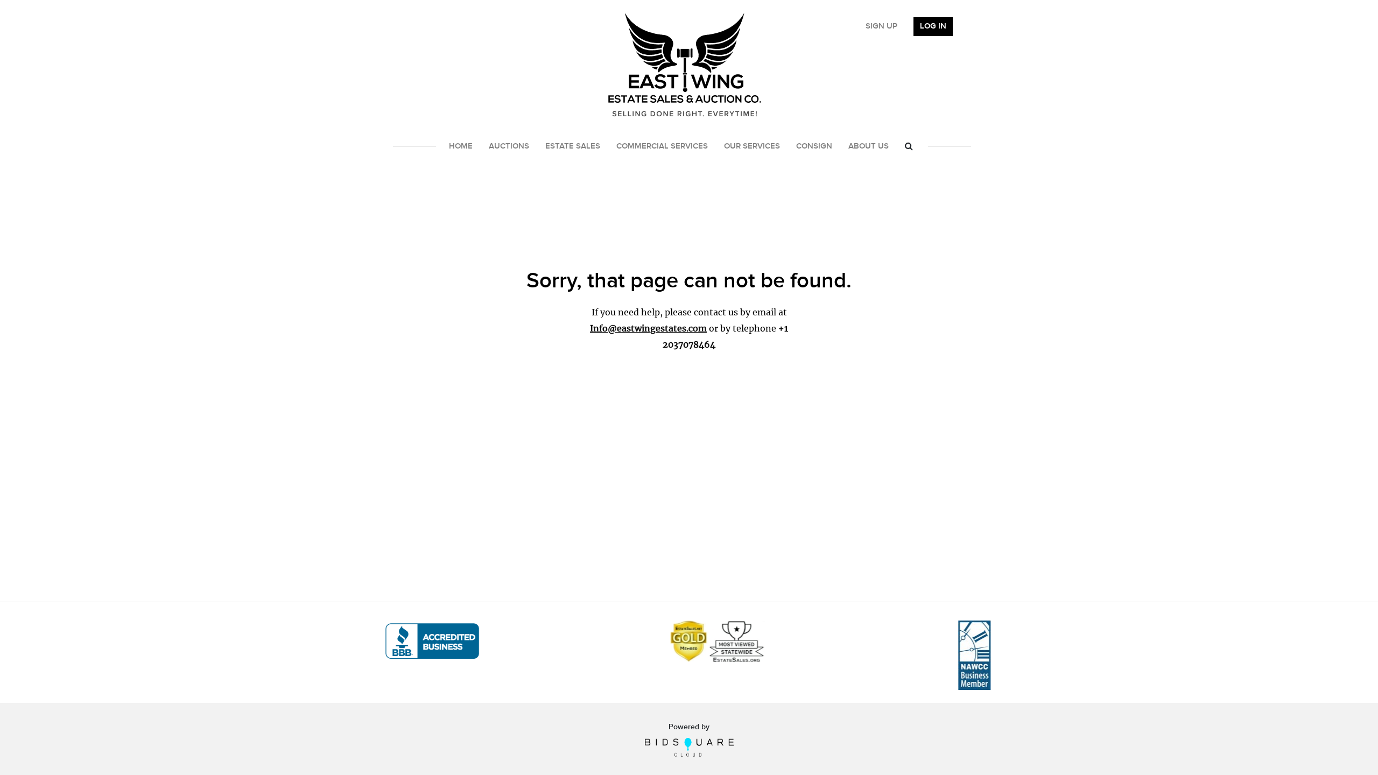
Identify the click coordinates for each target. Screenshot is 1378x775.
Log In (933, 26)
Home (461, 146)
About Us (868, 146)
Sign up (881, 26)
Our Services (752, 146)
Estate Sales (572, 146)
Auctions (509, 146)
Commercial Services (662, 146)
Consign (814, 146)
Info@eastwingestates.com (648, 328)
